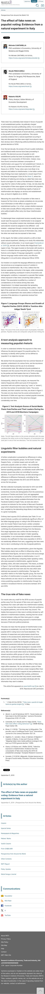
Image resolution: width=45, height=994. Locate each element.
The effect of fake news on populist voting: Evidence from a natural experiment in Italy (19, 795)
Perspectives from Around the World (13, 854)
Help (2, 948)
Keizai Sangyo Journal (8, 874)
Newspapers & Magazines (10, 833)
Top (40, 991)
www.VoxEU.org (28, 686)
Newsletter (8, 896)
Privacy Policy (6, 939)
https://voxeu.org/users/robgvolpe (20, 109)
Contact (3, 952)
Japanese (27, 1)
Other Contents (6, 859)
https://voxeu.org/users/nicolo (19, 86)
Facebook (8, 905)
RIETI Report (5, 864)
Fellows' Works (6, 838)
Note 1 (30, 176)
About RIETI (5, 936)
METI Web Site (6, 955)
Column (3, 823)
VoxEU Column (6, 843)
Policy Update (6, 869)
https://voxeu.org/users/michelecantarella (23, 58)
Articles (3, 10)
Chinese (40, 1)
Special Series (6, 828)
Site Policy (4, 942)
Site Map (4, 945)
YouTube (8, 915)
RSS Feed (8, 901)
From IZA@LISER (7, 849)
